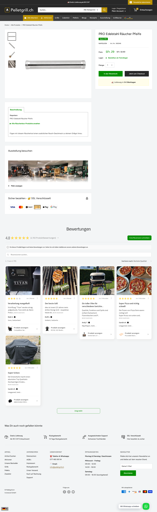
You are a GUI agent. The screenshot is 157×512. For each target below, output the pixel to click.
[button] (58, 238)
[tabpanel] (48, 124)
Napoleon (103, 43)
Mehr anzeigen (19, 312)
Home (7, 25)
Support (30, 477)
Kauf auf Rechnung (34, 474)
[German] (4, 509)
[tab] (16, 109)
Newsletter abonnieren (141, 2)
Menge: (101, 65)
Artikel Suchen (10, 456)
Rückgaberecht (32, 467)
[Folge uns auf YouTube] (73, 491)
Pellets (7, 470)
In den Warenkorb (110, 74)
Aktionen (8, 460)
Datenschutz (31, 456)
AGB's (29, 460)
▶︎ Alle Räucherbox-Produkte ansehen (25, 124)
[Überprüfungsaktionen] (37, 298)
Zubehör (8, 474)
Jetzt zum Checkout (137, 74)
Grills (6, 467)
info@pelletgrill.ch (57, 467)
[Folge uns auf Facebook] (64, 491)
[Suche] (104, 9)
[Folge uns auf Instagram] (68, 491)
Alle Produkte (15, 25)
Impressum (31, 463)
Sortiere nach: (127, 261)
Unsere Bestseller (11, 463)
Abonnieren (128, 473)
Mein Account (118, 11)
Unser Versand (32, 470)
